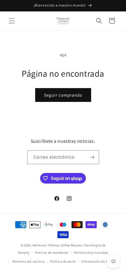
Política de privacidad (91, 253)
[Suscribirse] (92, 157)
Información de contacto (100, 261)
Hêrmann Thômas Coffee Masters (58, 245)
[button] (11, 20)
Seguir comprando (63, 95)
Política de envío (63, 261)
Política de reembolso (52, 253)
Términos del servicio (28, 261)
